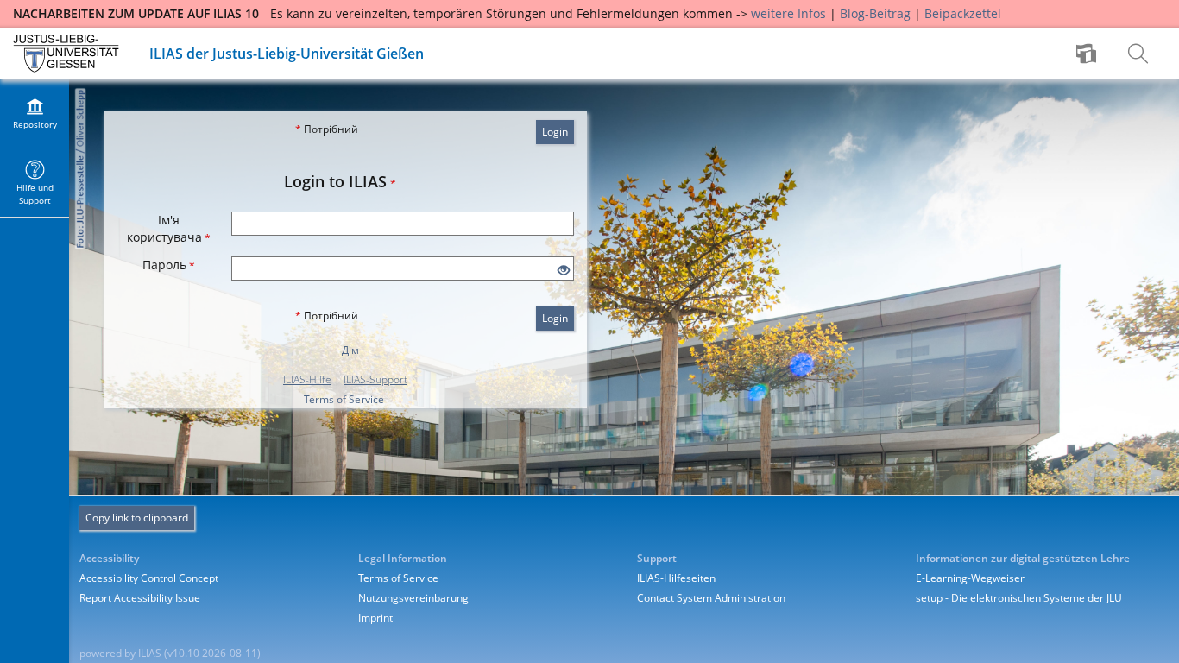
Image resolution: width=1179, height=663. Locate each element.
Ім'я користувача (169, 228)
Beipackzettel (962, 13)
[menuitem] (1088, 53)
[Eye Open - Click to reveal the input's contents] (564, 270)
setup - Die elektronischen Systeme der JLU (1019, 597)
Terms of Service (344, 399)
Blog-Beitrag (875, 13)
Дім (350, 350)
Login (555, 131)
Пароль (168, 264)
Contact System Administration (711, 597)
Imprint (375, 617)
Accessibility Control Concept (148, 578)
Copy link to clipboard (136, 517)
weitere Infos (788, 13)
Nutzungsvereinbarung (413, 597)
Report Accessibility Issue (139, 597)
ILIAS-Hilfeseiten (676, 578)
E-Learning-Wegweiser (970, 578)
